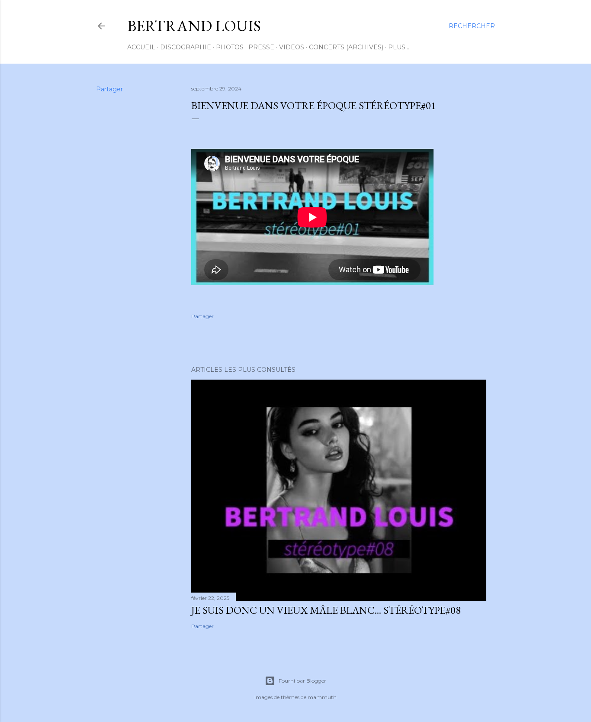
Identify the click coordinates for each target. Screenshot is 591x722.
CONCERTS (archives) (346, 47)
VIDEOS (291, 47)
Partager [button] (109, 89)
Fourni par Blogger (302, 680)
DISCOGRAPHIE (185, 47)
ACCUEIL (141, 47)
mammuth (322, 697)
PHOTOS (230, 47)
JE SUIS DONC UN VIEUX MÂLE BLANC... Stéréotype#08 (326, 610)
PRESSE (261, 47)
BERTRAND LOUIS (194, 26)
